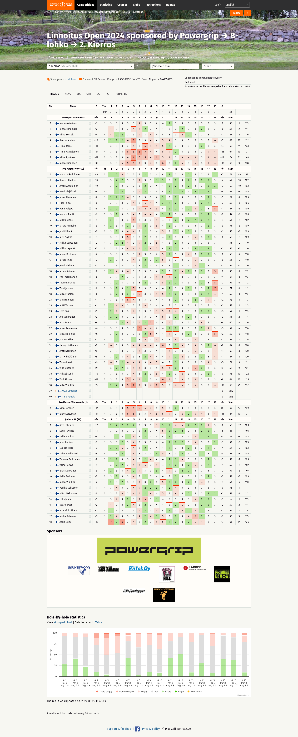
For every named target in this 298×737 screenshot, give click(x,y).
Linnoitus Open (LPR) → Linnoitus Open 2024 (101, 57)
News (68, 93)
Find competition (63, 12)
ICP (108, 93)
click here (71, 79)
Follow (236, 13)
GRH (88, 93)
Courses (122, 4)
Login (218, 4)
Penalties (121, 93)
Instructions (153, 4)
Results (54, 93)
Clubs (136, 4)
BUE (79, 93)
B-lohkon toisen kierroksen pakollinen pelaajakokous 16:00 (217, 86)
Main (49, 12)
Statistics (106, 4)
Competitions (85, 4)
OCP (99, 93)
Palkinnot (190, 82)
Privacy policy (151, 728)
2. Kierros (97, 45)
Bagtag (170, 4)
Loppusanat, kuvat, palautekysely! (203, 77)
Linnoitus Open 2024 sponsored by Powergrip (133, 36)
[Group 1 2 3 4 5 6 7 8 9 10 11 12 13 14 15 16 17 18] (218, 66)
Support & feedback (119, 728)
